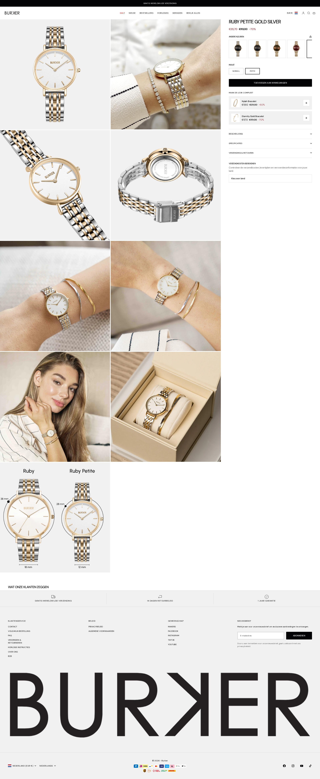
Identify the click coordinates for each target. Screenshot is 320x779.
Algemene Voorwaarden (101, 631)
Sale (122, 13)
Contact (12, 626)
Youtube (172, 644)
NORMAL (236, 71)
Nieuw (132, 13)
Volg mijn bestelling (19, 631)
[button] (292, 13)
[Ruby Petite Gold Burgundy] (296, 49)
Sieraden (177, 13)
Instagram (173, 635)
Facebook (173, 631)
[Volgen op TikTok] (310, 765)
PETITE (252, 71)
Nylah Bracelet (249, 101)
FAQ (10, 635)
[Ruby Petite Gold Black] (257, 49)
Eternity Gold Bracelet (253, 116)
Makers (172, 626)
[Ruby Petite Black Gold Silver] (238, 49)
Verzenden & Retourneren (15, 641)
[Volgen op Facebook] (284, 765)
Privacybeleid (95, 626)
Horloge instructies (19, 647)
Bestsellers (146, 13)
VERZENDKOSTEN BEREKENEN (242, 163)
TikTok (171, 640)
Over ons (13, 651)
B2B (10, 656)
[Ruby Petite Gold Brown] (277, 49)
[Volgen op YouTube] (301, 765)
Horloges (162, 13)
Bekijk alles (193, 13)
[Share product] (310, 36)
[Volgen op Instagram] (293, 765)
